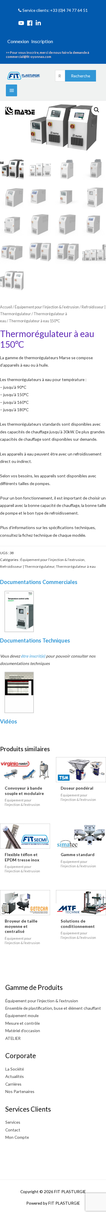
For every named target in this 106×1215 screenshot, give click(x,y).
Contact (12, 1129)
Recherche (80, 75)
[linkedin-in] (39, 23)
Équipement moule (22, 1015)
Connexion (18, 41)
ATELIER (13, 1038)
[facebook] (30, 23)
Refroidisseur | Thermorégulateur (27, 566)
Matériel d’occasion (22, 1030)
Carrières (13, 1083)
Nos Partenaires (19, 1091)
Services (12, 1122)
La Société (14, 1068)
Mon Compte (17, 1137)
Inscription (42, 41)
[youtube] (22, 23)
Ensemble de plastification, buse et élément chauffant (53, 1008)
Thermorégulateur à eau (76, 566)
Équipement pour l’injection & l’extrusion (47, 307)
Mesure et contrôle (22, 1023)
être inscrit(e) (33, 655)
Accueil (6, 307)
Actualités (14, 1076)
